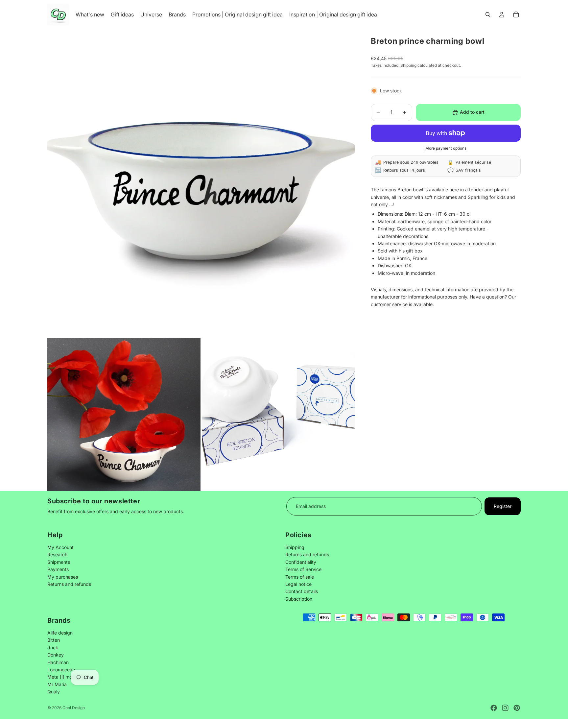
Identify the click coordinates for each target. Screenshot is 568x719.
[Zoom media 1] (201, 183)
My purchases (62, 577)
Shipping (294, 547)
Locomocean (61, 669)
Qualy (53, 691)
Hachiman (58, 662)
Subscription (298, 599)
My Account (60, 547)
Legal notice (298, 584)
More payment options (445, 148)
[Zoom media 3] (278, 414)
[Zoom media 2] (124, 414)
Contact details (301, 591)
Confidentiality (300, 562)
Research (57, 555)
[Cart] (516, 14)
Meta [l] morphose (67, 677)
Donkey (55, 655)
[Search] (488, 14)
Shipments (58, 562)
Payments (58, 569)
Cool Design (73, 707)
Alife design (60, 632)
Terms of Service (303, 569)
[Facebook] (494, 708)
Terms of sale (299, 577)
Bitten (53, 640)
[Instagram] (505, 708)
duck (52, 647)
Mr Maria (57, 684)
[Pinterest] (517, 708)
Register (502, 506)
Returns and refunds (69, 584)
